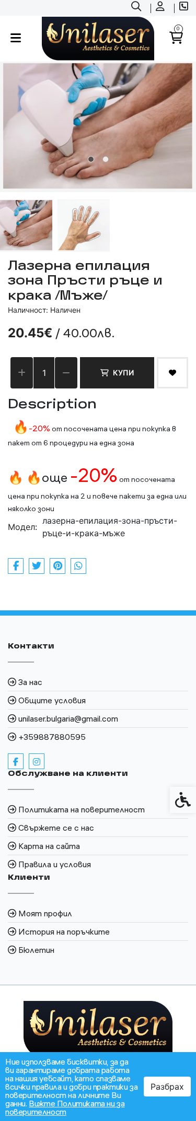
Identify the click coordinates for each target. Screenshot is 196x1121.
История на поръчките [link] (64, 931)
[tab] (91, 159)
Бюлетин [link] (36, 950)
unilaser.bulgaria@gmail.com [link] (68, 718)
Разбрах (167, 1086)
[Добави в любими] (172, 372)
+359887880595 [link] (52, 736)
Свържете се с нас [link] (56, 827)
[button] (26, 225)
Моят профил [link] (45, 913)
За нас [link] (30, 682)
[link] (137, 8)
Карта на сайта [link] (49, 846)
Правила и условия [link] (54, 864)
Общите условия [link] (52, 700)
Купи (123, 372)
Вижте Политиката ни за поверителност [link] (64, 1107)
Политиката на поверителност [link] (81, 809)
